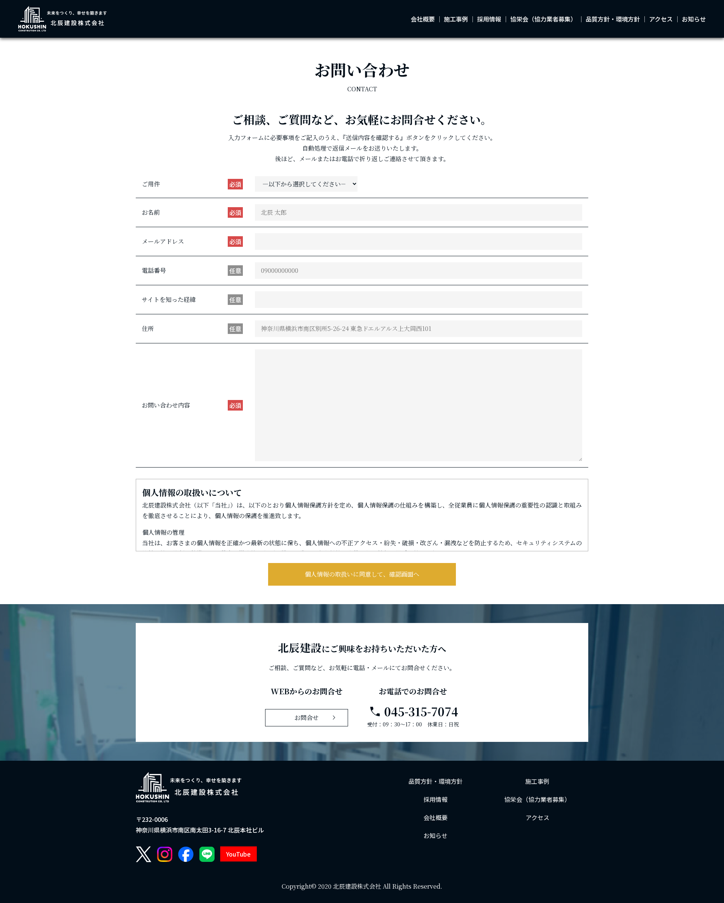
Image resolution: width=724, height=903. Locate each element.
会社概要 (423, 18)
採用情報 (489, 18)
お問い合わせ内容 (191, 405)
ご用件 (191, 184)
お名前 (191, 212)
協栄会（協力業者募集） (543, 18)
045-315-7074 (413, 711)
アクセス (661, 18)
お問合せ (317, 717)
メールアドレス (191, 241)
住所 (191, 328)
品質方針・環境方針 (613, 18)
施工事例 (456, 18)
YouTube (238, 853)
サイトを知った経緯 (191, 299)
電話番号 (191, 270)
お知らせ (694, 18)
